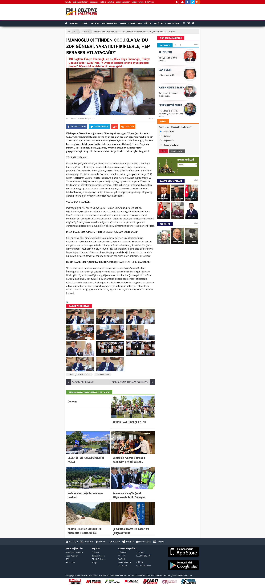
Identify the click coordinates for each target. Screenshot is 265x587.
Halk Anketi (149, 2)
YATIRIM (95, 23)
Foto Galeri (88, 541)
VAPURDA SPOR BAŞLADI (83, 382)
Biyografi (129, 541)
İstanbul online (103, 375)
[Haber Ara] (177, 2)
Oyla (163, 151)
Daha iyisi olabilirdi (171, 145)
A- (153, 118)
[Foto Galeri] (188, 23)
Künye (94, 562)
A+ (150, 118)
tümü (196, 45)
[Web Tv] (193, 23)
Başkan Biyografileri (98, 2)
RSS (67, 559)
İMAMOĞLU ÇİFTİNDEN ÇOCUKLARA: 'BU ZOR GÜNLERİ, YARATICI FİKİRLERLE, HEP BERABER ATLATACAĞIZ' (134, 32)
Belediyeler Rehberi (80, 2)
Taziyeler (160, 541)
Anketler (111, 2)
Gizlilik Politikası (99, 559)
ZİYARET (85, 23)
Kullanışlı (167, 136)
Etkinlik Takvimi (138, 2)
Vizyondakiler (145, 541)
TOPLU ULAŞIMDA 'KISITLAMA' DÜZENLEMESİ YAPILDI (133, 382)
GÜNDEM (73, 23)
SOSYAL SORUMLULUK (131, 23)
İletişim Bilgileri (98, 556)
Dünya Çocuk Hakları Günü (79, 375)
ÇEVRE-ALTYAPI (172, 23)
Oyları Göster (176, 151)
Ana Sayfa (73, 541)
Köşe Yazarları (72, 556)
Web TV (101, 541)
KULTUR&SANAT (109, 23)
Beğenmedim (169, 141)
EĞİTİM (147, 23)
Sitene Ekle (70, 562)
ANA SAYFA (72, 32)
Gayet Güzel (169, 132)
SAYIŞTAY (158, 23)
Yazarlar (68, 2)
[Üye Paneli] (182, 2)
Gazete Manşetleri (123, 2)
